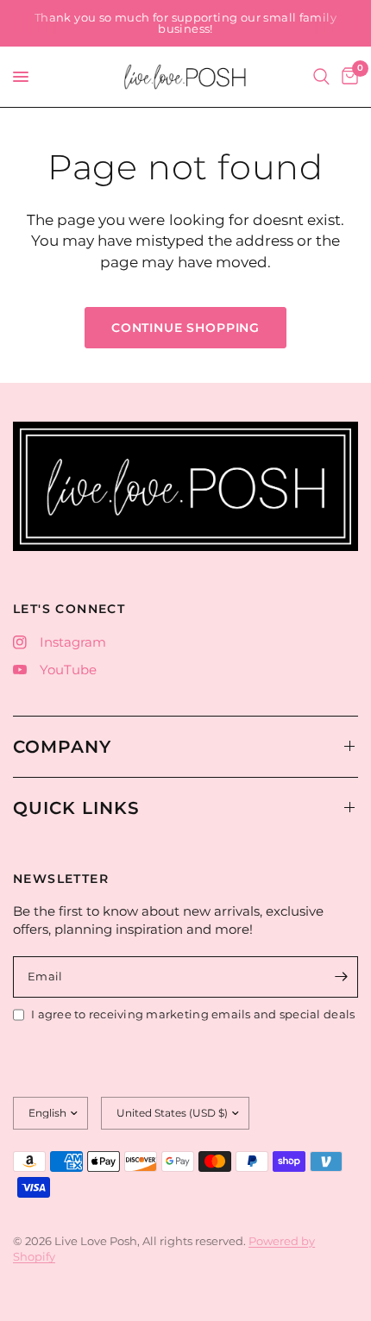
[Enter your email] (341, 977)
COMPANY (62, 746)
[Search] (321, 77)
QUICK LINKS (76, 808)
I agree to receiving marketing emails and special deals (193, 1014)
